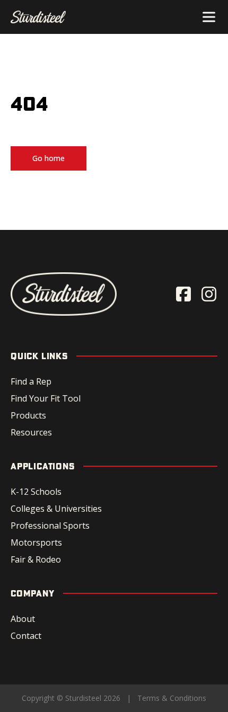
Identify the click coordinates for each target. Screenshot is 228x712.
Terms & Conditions (171, 698)
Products (28, 415)
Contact (26, 636)
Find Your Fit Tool (46, 398)
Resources (31, 432)
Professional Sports (50, 525)
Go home (48, 158)
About (23, 619)
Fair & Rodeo (36, 559)
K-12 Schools (36, 491)
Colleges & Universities (56, 508)
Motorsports (36, 542)
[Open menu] (208, 16)
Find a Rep (31, 381)
